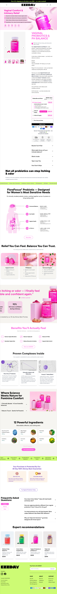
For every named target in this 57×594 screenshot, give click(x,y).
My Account (51, 578)
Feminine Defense (33, 580)
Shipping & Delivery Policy (5, 584)
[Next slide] (23, 48)
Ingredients (41, 580)
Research (41, 582)
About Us (41, 578)
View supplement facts (28, 449)
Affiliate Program (52, 582)
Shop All (31, 578)
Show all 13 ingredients (27, 446)
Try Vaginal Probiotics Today (28, 490)
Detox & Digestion (33, 582)
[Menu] (7, 5)
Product (5, 504)
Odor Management (33, 584)
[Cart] (50, 5)
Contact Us (51, 580)
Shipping (5, 506)
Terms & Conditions (4, 580)
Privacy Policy (3, 581)
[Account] (47, 5)
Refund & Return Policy (5, 583)
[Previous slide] (6, 48)
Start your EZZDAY (28, 347)
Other (5, 509)
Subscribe (52, 568)
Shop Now (28, 237)
